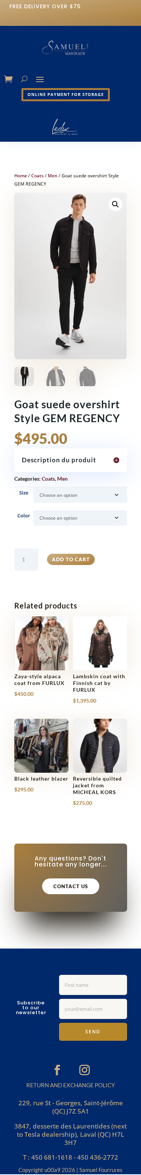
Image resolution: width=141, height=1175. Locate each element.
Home (20, 175)
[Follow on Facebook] (56, 1070)
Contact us (70, 886)
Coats (37, 175)
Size (24, 492)
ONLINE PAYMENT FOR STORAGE (65, 94)
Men (53, 175)
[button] (115, 204)
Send (92, 1031)
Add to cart (71, 559)
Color (23, 515)
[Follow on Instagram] (84, 1070)
